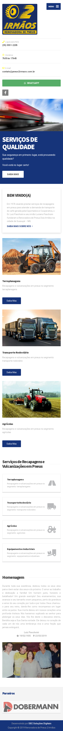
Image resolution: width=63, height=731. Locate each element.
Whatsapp (32, 83)
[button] (5, 107)
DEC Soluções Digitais (40, 723)
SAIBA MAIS (13, 174)
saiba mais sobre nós (19, 226)
